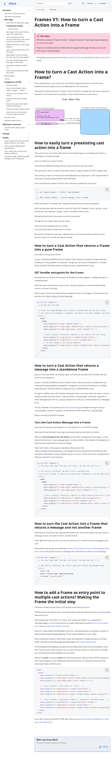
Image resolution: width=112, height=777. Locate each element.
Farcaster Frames (73, 57)
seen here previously (69, 407)
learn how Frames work (85, 642)
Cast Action (105, 57)
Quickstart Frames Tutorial (57, 626)
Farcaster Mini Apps (45, 43)
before (86, 607)
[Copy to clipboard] (107, 190)
